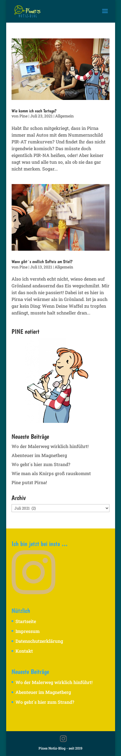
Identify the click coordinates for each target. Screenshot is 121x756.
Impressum (27, 631)
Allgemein (64, 116)
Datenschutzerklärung (39, 641)
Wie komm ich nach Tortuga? (34, 110)
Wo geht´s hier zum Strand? (41, 464)
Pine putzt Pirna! (29, 482)
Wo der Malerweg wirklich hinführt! (50, 446)
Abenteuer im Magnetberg (39, 455)
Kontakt (24, 651)
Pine (23, 116)
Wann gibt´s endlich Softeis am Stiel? (42, 261)
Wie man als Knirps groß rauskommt (51, 473)
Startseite (25, 621)
